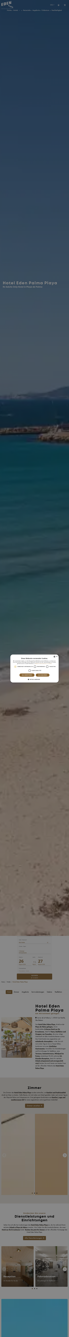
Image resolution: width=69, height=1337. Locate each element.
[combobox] (54, 656)
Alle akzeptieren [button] (27, 675)
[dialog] (34, 669)
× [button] (56, 656)
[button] (34, 679)
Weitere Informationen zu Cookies (43, 663)
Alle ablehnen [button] (42, 675)
